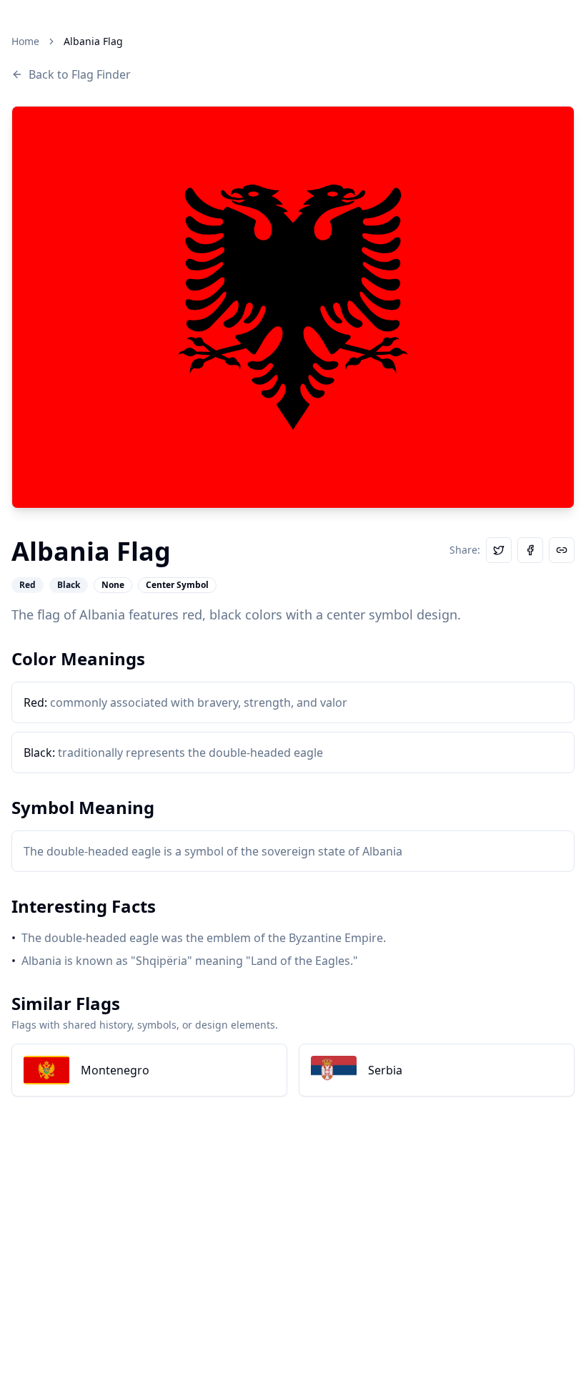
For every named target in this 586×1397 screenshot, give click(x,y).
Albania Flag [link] (93, 41)
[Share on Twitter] (499, 550)
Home (25, 41)
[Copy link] (562, 550)
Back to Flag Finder (80, 74)
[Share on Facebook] (530, 550)
